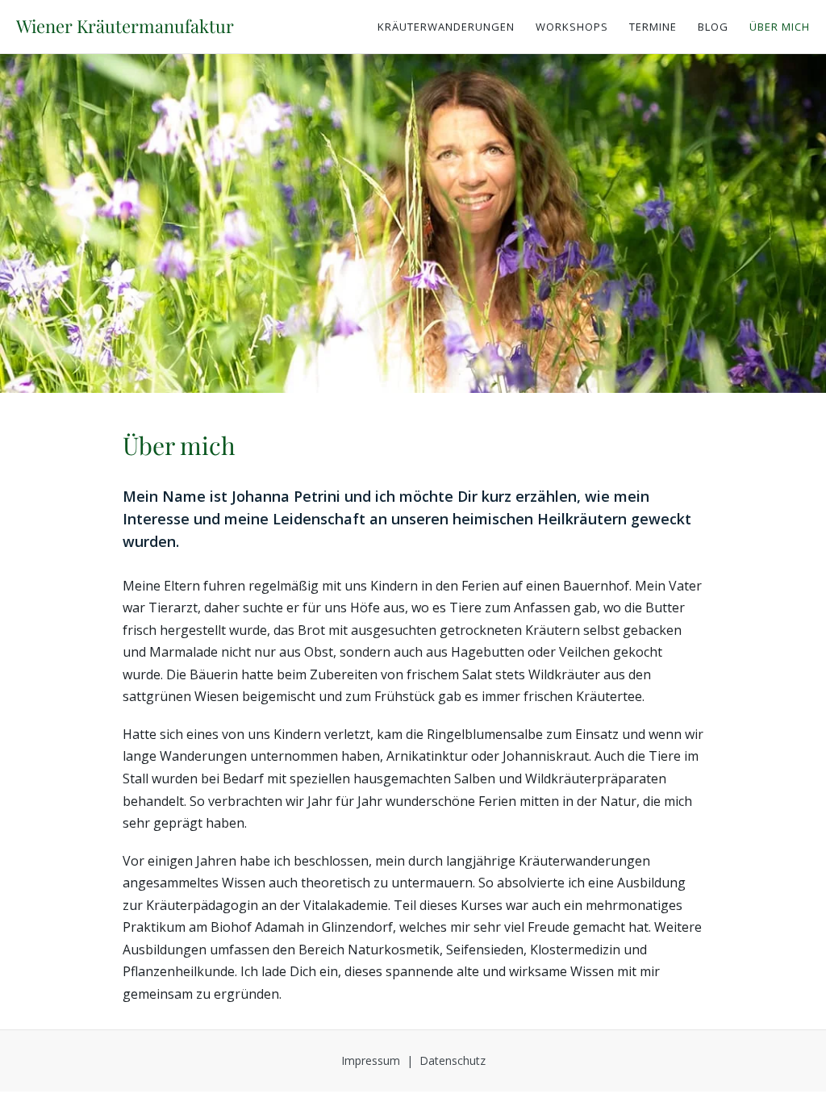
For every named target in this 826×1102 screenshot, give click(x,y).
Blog (713, 26)
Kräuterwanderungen (446, 26)
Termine (653, 26)
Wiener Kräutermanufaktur (125, 26)
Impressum (370, 1060)
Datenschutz (452, 1060)
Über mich (779, 26)
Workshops (572, 26)
